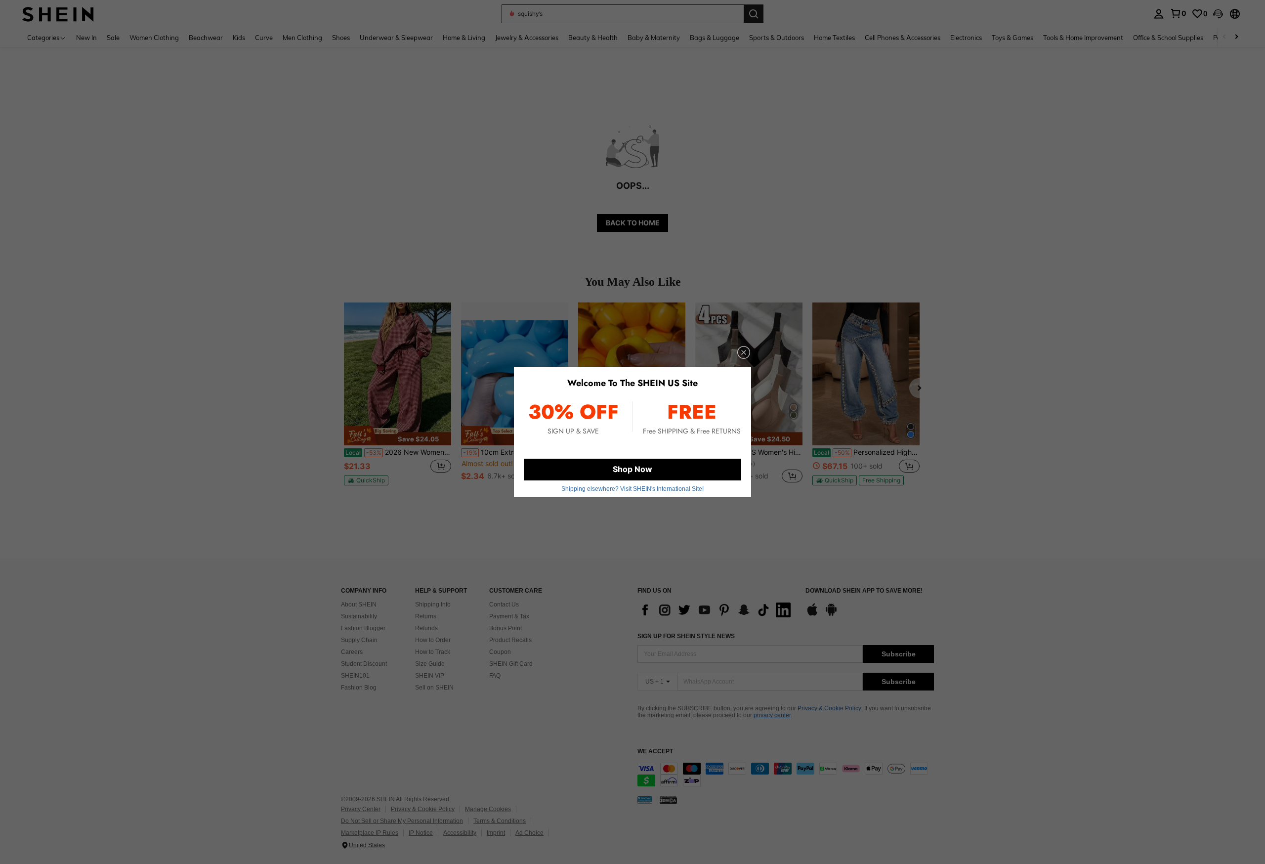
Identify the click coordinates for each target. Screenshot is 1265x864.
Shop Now (632, 469)
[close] (743, 352)
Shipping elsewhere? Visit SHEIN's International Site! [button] (632, 488)
